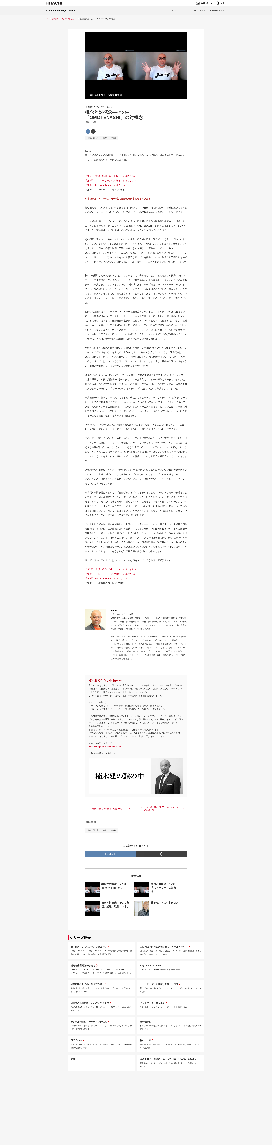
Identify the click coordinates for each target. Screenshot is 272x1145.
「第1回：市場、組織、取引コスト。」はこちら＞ (110, 176)
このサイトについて (178, 10)
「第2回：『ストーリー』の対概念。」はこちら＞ (110, 180)
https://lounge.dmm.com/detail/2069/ (105, 746)
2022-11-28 (91, 122)
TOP (47, 19)
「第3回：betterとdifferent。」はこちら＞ (106, 185)
